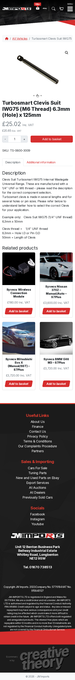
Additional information (41, 162)
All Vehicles (19, 38)
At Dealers (37, 492)
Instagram (37, 519)
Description (12, 162)
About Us (38, 422)
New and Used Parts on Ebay (37, 478)
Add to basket (51, 139)
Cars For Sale (37, 468)
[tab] (12, 162)
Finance (37, 426)
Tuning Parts (37, 473)
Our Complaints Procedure (37, 446)
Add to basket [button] (19, 311)
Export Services (37, 483)
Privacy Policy (37, 436)
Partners (37, 451)
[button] (66, 52)
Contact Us (37, 431)
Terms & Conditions (37, 441)
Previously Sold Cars (37, 497)
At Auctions (37, 487)
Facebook (37, 514)
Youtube (37, 524)
